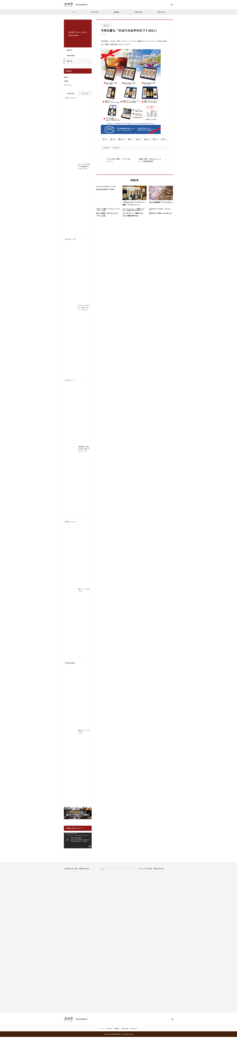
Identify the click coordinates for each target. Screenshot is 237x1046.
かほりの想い (95, 12)
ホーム (73, 12)
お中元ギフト (117, 148)
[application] (78, 840)
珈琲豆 (66, 77)
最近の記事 (71, 93)
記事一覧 (69, 61)
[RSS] (172, 1019)
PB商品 (66, 81)
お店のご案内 (138, 12)
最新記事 (69, 50)
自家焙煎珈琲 (71, 55)
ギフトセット (68, 85)
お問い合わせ (161, 12)
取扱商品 (116, 12)
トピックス (84, 93)
